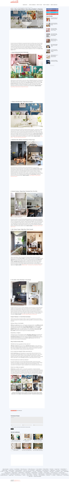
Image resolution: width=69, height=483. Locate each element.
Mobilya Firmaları (54, 4)
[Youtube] (57, 481)
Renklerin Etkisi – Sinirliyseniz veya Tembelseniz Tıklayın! (32, 264)
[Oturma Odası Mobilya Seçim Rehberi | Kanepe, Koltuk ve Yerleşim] (48, 30)
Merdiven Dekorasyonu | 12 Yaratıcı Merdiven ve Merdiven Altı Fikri (54, 56)
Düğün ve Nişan (39, 4)
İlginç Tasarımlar (32, 4)
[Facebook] (16, 413)
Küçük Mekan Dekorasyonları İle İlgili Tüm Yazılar (19, 86)
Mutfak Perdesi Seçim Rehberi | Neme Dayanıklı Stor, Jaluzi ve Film (54, 40)
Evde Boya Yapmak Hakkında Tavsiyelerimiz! (29, 314)
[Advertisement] (27, 36)
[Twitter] (18, 413)
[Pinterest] (20, 413)
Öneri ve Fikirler (46, 4)
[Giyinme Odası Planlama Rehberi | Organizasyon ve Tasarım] (48, 25)
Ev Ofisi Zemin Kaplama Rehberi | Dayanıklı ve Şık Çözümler (54, 50)
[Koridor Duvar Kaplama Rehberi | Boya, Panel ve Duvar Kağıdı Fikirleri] (27, 446)
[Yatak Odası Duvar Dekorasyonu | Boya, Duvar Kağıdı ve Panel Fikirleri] (38, 446)
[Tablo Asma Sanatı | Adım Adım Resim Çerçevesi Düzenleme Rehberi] (16, 437)
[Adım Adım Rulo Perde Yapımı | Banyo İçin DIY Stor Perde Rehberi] (48, 35)
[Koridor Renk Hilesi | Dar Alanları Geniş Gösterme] (48, 19)
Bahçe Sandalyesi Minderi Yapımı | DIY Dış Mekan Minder (54, 45)
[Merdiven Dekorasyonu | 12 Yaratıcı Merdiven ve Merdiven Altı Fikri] (48, 57)
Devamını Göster (52, 65)
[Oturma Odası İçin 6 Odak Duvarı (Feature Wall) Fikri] (16, 446)
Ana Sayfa (12, 7)
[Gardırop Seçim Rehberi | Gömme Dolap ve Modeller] (48, 62)
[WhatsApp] (22, 413)
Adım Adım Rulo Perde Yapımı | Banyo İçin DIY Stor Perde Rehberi (54, 34)
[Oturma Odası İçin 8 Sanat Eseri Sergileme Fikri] (27, 437)
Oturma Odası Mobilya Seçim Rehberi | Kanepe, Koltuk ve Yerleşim (54, 29)
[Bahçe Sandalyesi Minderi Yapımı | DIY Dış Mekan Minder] (48, 46)
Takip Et (57, 10)
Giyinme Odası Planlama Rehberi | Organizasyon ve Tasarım (54, 24)
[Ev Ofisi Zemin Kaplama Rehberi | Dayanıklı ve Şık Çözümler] (48, 51)
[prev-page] (26, 452)
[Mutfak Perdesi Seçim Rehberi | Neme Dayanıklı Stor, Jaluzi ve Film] (48, 41)
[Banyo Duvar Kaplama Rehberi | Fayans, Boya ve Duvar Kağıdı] (38, 437)
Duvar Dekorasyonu (19, 410)
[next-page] (27, 452)
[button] (57, 1)
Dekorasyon (25, 4)
